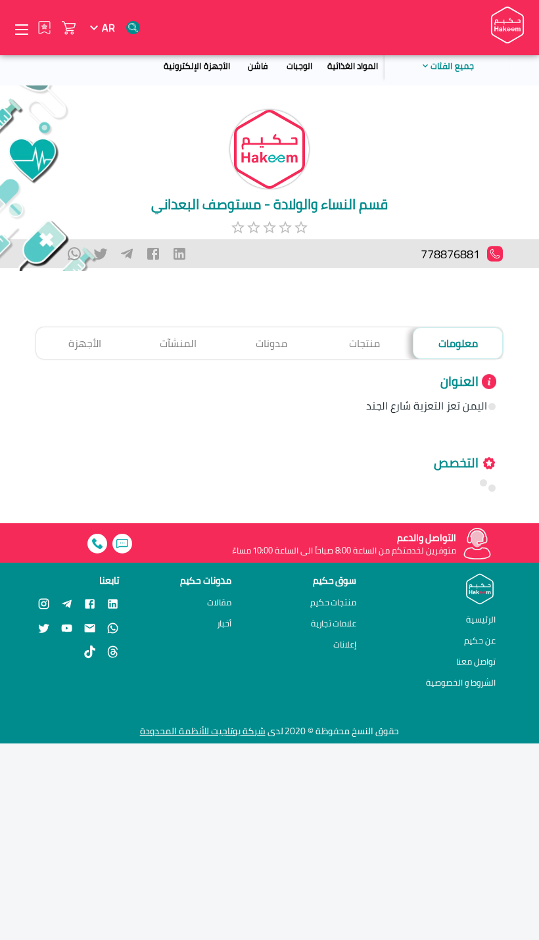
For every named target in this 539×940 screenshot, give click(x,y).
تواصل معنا (476, 661)
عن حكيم (480, 640)
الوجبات (299, 66)
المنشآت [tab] (178, 343)
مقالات (219, 602)
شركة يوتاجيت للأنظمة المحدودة (203, 731)
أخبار (224, 623)
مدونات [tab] (271, 343)
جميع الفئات (452, 66)
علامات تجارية (334, 623)
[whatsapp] (74, 254)
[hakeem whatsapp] (112, 627)
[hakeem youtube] (66, 627)
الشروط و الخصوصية (461, 682)
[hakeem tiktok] (89, 652)
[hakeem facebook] (89, 603)
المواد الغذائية (352, 66)
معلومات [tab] (458, 343)
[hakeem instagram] (43, 603)
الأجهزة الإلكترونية (196, 66)
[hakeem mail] (89, 627)
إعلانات (344, 644)
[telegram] (127, 254)
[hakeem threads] (112, 652)
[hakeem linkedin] (112, 602)
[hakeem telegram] (66, 603)
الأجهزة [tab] (84, 343)
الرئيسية (481, 619)
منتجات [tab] (364, 343)
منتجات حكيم (333, 602)
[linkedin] (179, 254)
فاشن (258, 66)
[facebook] (153, 254)
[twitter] (100, 254)
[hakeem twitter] (43, 627)
